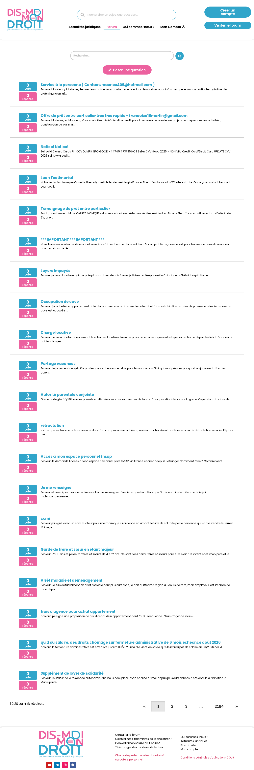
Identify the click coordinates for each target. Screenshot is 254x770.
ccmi (45, 518)
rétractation (52, 425)
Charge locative (56, 332)
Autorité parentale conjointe (67, 394)
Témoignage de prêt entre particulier (75, 208)
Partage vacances (58, 363)
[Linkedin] (57, 765)
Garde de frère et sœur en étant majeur (77, 549)
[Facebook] (73, 765)
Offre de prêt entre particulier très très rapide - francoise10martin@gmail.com (114, 115)
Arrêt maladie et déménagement (71, 580)
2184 (219, 706)
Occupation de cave (60, 301)
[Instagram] (65, 765)
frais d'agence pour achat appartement (78, 611)
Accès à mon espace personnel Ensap (76, 456)
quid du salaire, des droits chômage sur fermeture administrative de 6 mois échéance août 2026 (131, 642)
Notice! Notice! (54, 146)
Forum (112, 27)
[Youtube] (49, 765)
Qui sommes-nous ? (138, 27)
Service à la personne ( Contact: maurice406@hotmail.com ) (98, 84)
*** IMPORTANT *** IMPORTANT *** (73, 239)
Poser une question (129, 69)
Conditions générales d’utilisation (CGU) (207, 757)
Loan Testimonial (57, 177)
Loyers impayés (55, 270)
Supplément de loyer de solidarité (72, 673)
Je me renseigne (56, 487)
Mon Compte (170, 27)
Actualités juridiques (84, 27)
